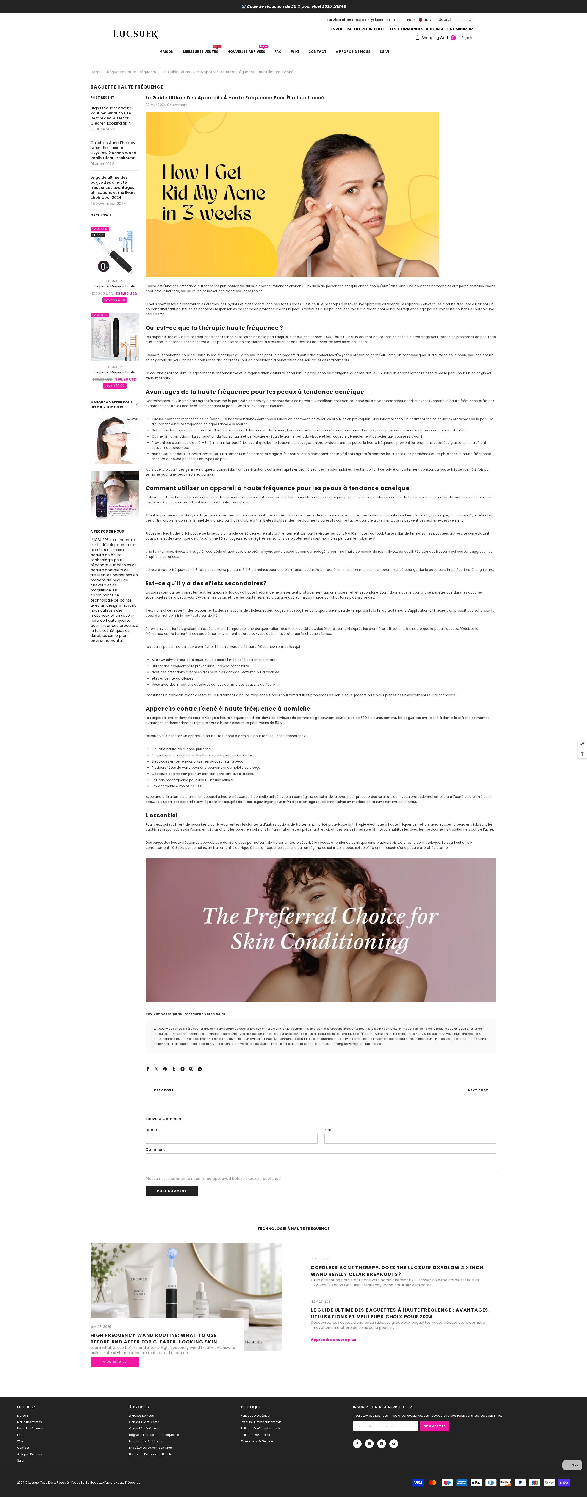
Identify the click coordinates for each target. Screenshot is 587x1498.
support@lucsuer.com (377, 19)
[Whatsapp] (200, 1068)
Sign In (467, 37)
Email (329, 1129)
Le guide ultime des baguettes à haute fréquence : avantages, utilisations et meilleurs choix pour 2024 (400, 1313)
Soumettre (435, 1426)
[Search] (455, 19)
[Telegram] (182, 1068)
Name (151, 1129)
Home (96, 72)
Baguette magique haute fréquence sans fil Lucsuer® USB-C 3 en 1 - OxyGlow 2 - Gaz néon (114, 372)
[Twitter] (156, 1068)
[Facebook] (148, 1068)
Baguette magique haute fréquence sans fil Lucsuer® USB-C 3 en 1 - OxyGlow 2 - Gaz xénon (114, 286)
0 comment (177, 105)
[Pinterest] (165, 1068)
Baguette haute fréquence (132, 72)
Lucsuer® (114, 281)
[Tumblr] (174, 1068)
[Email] (191, 1068)
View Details (114, 1361)
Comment (155, 1149)
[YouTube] (393, 1443)
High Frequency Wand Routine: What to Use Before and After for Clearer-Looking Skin (154, 1338)
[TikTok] (381, 1443)
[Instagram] (369, 1443)
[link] (115, 440)
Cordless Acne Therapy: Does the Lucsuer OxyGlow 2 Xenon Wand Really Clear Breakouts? (397, 1270)
